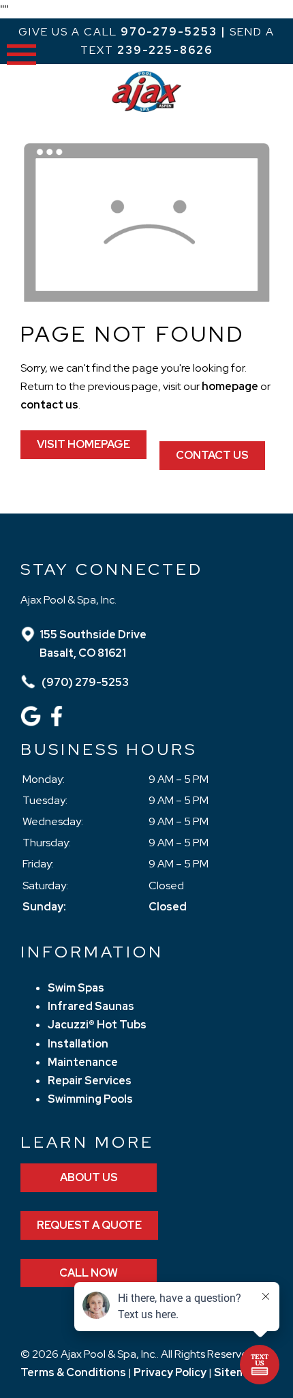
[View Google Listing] (32, 722)
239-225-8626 (165, 50)
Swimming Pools (90, 1099)
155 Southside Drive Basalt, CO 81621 (93, 643)
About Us (89, 1177)
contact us (49, 405)
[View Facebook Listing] (58, 722)
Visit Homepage (83, 444)
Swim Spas (76, 988)
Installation (78, 1044)
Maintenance (83, 1062)
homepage (230, 386)
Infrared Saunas (91, 1006)
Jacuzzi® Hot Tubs (97, 1024)
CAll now (88, 1273)
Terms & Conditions (73, 1372)
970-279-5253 (169, 32)
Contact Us (212, 455)
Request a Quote (89, 1225)
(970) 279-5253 (84, 682)
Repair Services (90, 1080)
